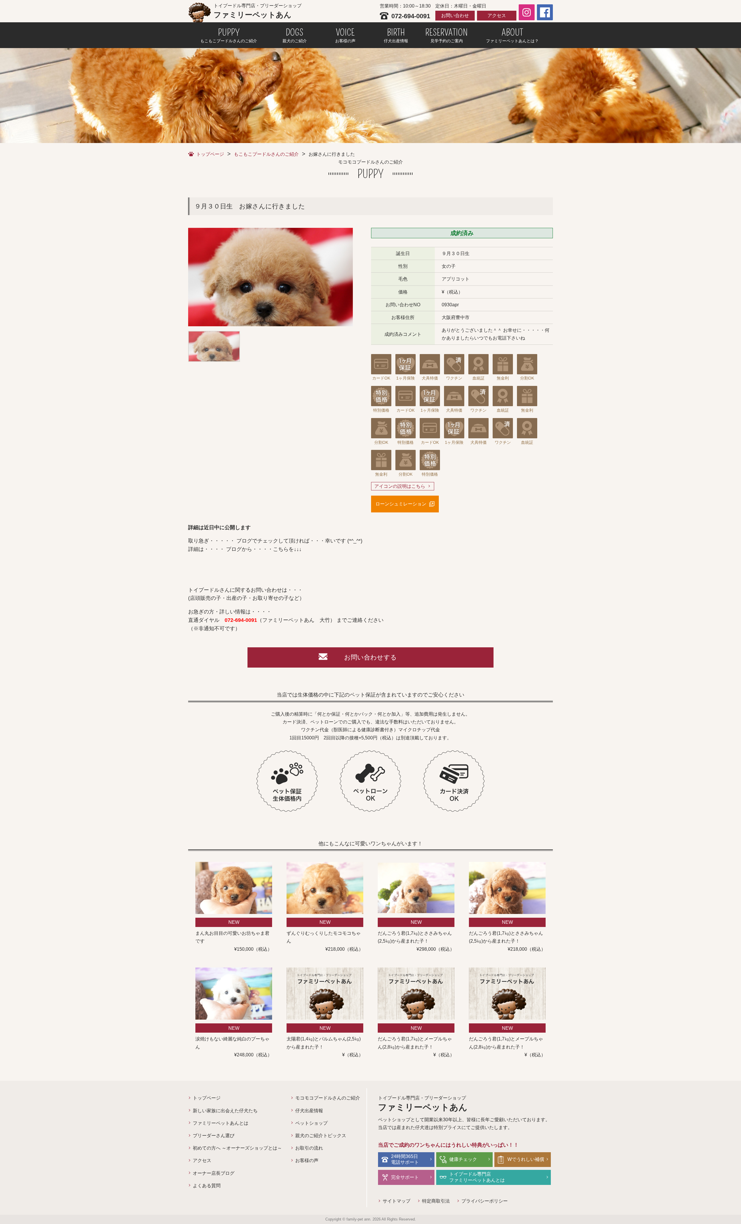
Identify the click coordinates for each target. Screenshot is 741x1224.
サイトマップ (396, 1201)
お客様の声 (306, 1160)
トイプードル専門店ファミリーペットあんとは (477, 1177)
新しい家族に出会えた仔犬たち (225, 1110)
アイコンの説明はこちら (399, 486)
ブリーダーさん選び (213, 1135)
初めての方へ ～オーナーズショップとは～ (237, 1148)
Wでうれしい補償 (525, 1159)
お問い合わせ (455, 15)
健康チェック (463, 1159)
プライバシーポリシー (484, 1201)
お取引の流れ (309, 1148)
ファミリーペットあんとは (220, 1123)
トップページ (210, 154)
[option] (270, 277)
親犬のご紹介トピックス (320, 1135)
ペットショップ (311, 1123)
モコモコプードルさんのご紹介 (327, 1097)
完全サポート (405, 1177)
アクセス (496, 15)
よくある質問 (207, 1185)
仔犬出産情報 (309, 1110)
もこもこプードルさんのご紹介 (266, 154)
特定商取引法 (436, 1201)
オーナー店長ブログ (213, 1173)
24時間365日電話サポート (405, 1159)
